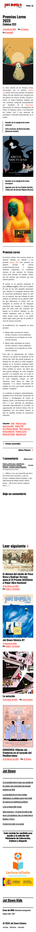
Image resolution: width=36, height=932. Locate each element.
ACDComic (29, 105)
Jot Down (9, 771)
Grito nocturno (24, 429)
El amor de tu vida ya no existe (13, 824)
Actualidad (9, 33)
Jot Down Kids (12, 901)
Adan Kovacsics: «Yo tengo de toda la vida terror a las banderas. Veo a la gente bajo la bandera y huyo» (18, 815)
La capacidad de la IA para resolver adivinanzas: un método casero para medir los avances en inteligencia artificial (17, 798)
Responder (30, 465)
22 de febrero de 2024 (11, 586)
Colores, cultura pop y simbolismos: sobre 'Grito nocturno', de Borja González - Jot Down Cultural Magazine (14, 465)
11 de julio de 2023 (9, 30)
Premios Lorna (21, 432)
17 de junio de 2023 (10, 644)
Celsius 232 (19, 426)
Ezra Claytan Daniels (10, 429)
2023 (12, 424)
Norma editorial (8, 432)
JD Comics (25, 30)
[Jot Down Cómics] (13, 5)
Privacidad (21, 927)
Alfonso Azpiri (21, 424)
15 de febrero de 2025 (11, 759)
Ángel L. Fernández (13, 589)
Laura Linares (27, 700)
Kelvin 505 (14, 262)
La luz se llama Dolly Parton (12, 807)
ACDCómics (13, 927)
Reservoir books (9, 435)
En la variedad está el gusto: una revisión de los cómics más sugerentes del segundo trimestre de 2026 (18, 786)
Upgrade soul (21, 435)
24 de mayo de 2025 (10, 700)
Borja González (8, 426)
